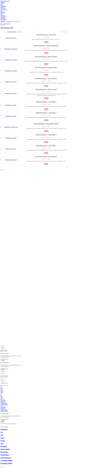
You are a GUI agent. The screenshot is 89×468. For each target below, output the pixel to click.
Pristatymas (2, 7)
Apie (1, 4)
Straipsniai (2, 3)
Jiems (1, 388)
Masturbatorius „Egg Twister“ (46, 156)
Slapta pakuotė (3, 6)
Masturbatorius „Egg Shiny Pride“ (46, 124)
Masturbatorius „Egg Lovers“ (46, 89)
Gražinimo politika (4, 404)
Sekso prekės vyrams (10, 21)
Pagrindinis (2, 21)
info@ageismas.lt (3, 9)
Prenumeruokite (3, 359)
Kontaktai (2, 5)
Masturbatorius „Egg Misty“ (46, 102)
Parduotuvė (2, 2)
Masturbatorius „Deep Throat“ (46, 56)
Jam (1, 387)
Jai (1, 386)
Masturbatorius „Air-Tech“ (46, 34)
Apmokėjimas (3, 8)
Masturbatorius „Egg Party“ (46, 113)
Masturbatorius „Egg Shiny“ (46, 134)
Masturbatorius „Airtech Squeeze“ (46, 45)
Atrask (1, 389)
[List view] (4, 32)
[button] (44, 10)
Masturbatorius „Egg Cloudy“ (46, 78)
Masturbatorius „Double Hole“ (46, 67)
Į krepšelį (46, 42)
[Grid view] (1, 32)
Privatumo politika (4, 403)
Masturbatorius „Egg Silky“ (46, 145)
